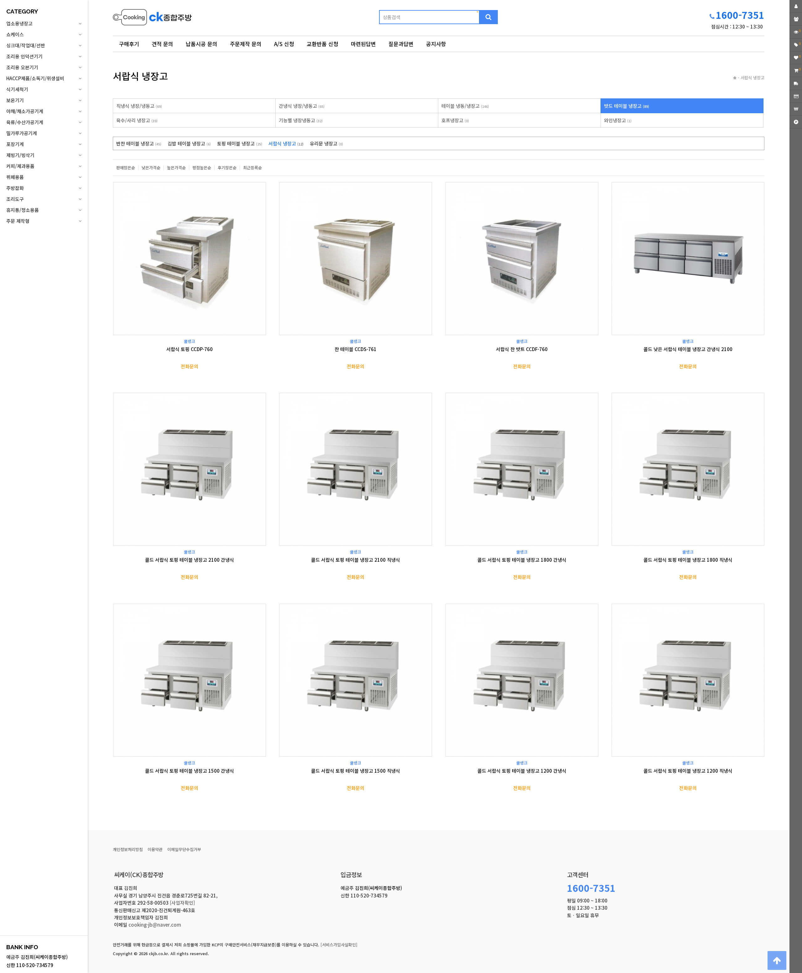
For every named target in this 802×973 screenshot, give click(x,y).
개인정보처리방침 (128, 849)
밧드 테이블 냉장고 (626, 106)
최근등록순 (252, 167)
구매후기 (129, 44)
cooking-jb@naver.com (154, 924)
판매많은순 (125, 167)
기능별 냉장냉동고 (301, 120)
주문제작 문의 (246, 44)
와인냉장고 (618, 120)
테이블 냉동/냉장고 (465, 106)
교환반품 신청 (322, 44)
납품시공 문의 (201, 44)
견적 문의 (162, 44)
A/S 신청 (284, 44)
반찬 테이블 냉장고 (138, 143)
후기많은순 (227, 167)
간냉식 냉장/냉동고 (302, 106)
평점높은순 (201, 167)
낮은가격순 (151, 167)
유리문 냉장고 (326, 143)
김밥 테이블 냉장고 (189, 143)
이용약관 (155, 849)
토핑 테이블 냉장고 (239, 143)
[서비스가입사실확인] (338, 945)
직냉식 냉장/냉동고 (139, 106)
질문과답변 (401, 44)
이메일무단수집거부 (184, 849)
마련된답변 (363, 44)
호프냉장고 (455, 120)
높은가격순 (176, 167)
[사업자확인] (182, 902)
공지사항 (436, 44)
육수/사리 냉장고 (137, 120)
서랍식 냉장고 (286, 143)
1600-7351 (740, 15)
